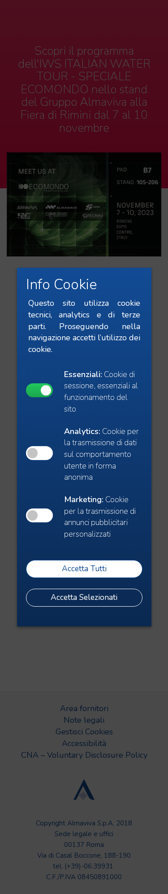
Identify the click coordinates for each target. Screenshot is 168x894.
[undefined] (39, 390)
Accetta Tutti (84, 568)
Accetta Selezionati (84, 597)
